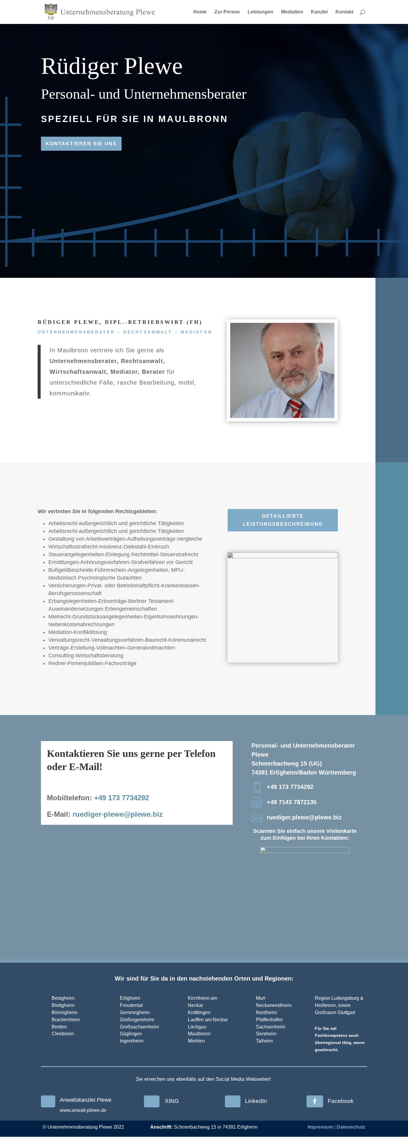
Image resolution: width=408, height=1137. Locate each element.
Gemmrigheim (135, 1012)
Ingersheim (131, 1040)
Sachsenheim (270, 1026)
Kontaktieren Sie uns (81, 143)
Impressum (320, 1127)
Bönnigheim (64, 1012)
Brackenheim (66, 1019)
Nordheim (266, 1012)
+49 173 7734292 (121, 798)
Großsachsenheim (140, 1026)
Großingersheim (137, 1019)
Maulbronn (199, 1033)
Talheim (264, 1040)
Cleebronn (63, 1033)
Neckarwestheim (274, 1005)
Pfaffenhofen (269, 1019)
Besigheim (63, 998)
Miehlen (196, 1040)
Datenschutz (351, 1127)
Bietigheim (63, 1005)
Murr (261, 998)
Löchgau (197, 1026)
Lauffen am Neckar (208, 1019)
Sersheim (266, 1033)
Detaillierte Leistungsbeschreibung (283, 520)
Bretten (59, 1026)
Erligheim (130, 998)
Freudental (131, 1005)
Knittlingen (199, 1012)
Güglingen (131, 1033)
